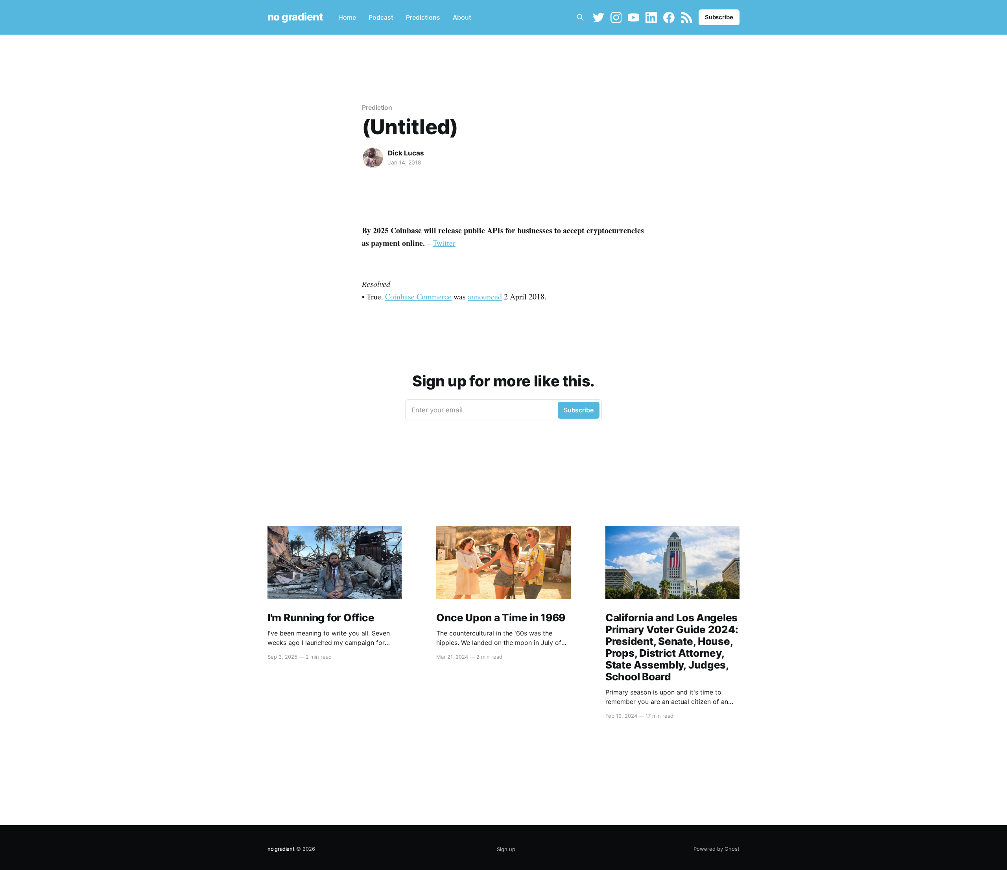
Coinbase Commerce (418, 296)
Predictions (423, 17)
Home (347, 17)
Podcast (381, 17)
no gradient (295, 17)
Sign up (506, 849)
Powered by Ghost (716, 849)
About (462, 17)
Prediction (377, 107)
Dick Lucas (406, 153)
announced (485, 296)
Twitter (444, 243)
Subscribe (719, 17)
